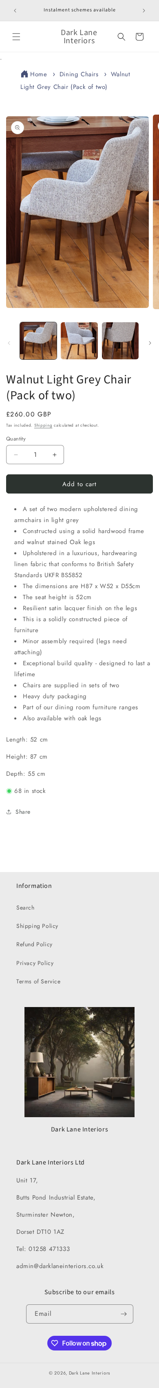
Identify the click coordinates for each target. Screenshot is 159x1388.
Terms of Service (38, 981)
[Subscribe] (124, 1314)
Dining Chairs (79, 74)
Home (38, 74)
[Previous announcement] (15, 11)
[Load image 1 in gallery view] (38, 340)
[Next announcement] (144, 11)
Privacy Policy (34, 963)
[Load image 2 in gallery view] (79, 340)
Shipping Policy (37, 926)
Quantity (16, 439)
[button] (16, 37)
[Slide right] (150, 343)
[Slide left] (9, 343)
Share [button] (23, 812)
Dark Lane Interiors (89, 1373)
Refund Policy (34, 944)
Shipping (43, 425)
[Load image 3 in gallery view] (120, 340)
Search (25, 907)
